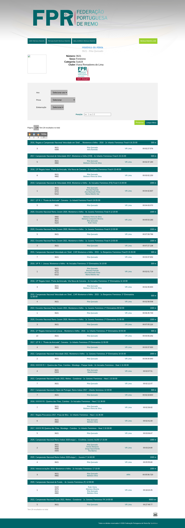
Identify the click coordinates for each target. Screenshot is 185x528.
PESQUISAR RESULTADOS (59, 41)
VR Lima (128, 149)
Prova (38, 100)
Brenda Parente (92, 190)
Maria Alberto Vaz (92, 194)
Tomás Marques (92, 447)
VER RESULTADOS (37, 41)
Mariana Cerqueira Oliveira (92, 219)
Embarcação (41, 107)
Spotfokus (154, 523)
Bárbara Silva (92, 422)
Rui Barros (92, 451)
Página (30, 128)
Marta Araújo (92, 372)
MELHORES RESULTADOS (84, 41)
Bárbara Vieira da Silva (92, 163)
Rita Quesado (92, 148)
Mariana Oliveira (92, 489)
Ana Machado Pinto (92, 192)
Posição (79, 114)
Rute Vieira (92, 223)
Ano (37, 93)
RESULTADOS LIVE (148, 41)
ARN (128, 475)
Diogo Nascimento (92, 449)
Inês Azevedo (92, 150)
